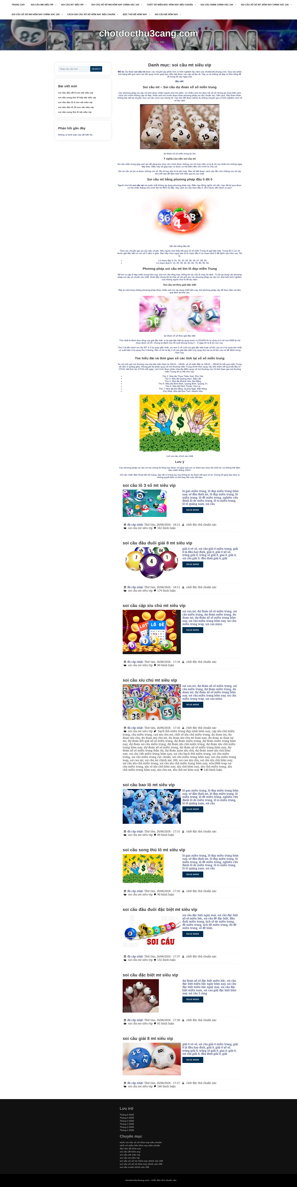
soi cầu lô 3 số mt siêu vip (149, 485)
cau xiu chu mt (163, 734)
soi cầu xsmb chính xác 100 (216, 4)
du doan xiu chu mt (154, 738)
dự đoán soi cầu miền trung (147, 744)
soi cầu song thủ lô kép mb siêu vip (77, 97)
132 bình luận (166, 960)
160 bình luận (166, 1086)
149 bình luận (213, 770)
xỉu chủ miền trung (213, 766)
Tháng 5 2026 (127, 1118)
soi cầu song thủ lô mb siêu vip (75, 112)
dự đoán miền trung (187, 741)
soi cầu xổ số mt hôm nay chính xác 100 (265, 4)
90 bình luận (165, 894)
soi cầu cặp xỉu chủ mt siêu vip (154, 605)
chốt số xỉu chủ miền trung (192, 734)
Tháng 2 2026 (127, 1127)
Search (96, 69)
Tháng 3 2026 (127, 1124)
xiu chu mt (164, 770)
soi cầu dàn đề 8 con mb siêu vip (75, 92)
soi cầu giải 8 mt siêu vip (148, 1038)
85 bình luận (165, 1023)
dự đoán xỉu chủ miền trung (186, 744)
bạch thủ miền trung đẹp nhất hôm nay (184, 731)
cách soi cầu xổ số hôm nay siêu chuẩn (91, 14)
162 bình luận (166, 528)
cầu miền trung (141, 734)
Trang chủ (18, 4)
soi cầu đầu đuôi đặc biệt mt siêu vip (160, 909)
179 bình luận (166, 590)
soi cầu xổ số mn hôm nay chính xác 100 (115, 4)
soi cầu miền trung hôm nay (191, 757)
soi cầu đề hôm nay (166, 14)
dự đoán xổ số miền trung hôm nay (203, 747)
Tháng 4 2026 (127, 1121)
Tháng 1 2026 (127, 1130)
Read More (192, 510)
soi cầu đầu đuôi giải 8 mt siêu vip (157, 543)
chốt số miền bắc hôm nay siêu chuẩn (170, 4)
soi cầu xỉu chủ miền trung (140, 763)
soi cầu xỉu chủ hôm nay (216, 760)
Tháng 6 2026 (127, 1114)
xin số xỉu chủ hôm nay (160, 766)
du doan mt (219, 734)
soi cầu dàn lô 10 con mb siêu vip (76, 107)
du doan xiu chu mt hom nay (188, 738)
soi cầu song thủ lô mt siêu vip (154, 850)
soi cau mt (136, 760)
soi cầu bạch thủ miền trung (192, 753)
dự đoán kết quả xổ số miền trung (150, 741)
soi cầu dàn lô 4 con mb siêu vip (75, 102)
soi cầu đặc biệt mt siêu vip (150, 975)
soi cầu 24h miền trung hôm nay (150, 753)
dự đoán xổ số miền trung (161, 747)
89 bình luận (165, 665)
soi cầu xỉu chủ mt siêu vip (150, 680)
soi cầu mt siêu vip (72, 4)
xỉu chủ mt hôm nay (186, 770)
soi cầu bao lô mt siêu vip (149, 785)
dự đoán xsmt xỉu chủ (179, 750)
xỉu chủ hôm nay (188, 766)
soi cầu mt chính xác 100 (161, 760)
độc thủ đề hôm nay (135, 14)
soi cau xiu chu (189, 760)
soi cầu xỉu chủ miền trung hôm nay (183, 763)
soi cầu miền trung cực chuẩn (151, 757)
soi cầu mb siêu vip (42, 4)
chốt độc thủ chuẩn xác (201, 524)
